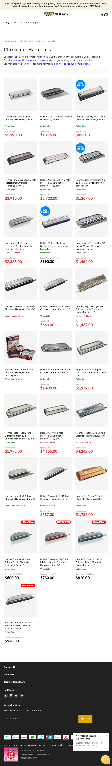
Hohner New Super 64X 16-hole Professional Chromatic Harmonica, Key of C (20, 182)
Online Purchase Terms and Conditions (29, 745)
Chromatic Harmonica (24, 41)
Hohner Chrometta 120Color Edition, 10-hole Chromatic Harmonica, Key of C (54, 562)
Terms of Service (57, 745)
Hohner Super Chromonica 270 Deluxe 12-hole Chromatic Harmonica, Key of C (90, 246)
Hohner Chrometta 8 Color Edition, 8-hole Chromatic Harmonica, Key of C (17, 562)
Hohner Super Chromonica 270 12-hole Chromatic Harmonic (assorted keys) (90, 182)
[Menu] (5, 14)
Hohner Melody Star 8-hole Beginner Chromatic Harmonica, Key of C (55, 246)
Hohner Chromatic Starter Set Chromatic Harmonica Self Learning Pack (19, 372)
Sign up (85, 719)
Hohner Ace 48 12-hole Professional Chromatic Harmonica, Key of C (51, 435)
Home (7, 41)
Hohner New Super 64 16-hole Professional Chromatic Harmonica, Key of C (55, 182)
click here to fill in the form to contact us (28, 60)
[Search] (7, 22)
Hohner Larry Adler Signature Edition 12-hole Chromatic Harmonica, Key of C (89, 309)
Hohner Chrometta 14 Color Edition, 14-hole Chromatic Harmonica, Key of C (18, 625)
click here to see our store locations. (72, 63)
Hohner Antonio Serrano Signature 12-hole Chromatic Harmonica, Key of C (18, 246)
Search (7, 745)
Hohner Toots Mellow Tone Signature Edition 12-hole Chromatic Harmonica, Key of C (20, 435)
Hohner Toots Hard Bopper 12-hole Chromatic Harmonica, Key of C (91, 372)
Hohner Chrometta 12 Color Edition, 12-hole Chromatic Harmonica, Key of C (89, 562)
